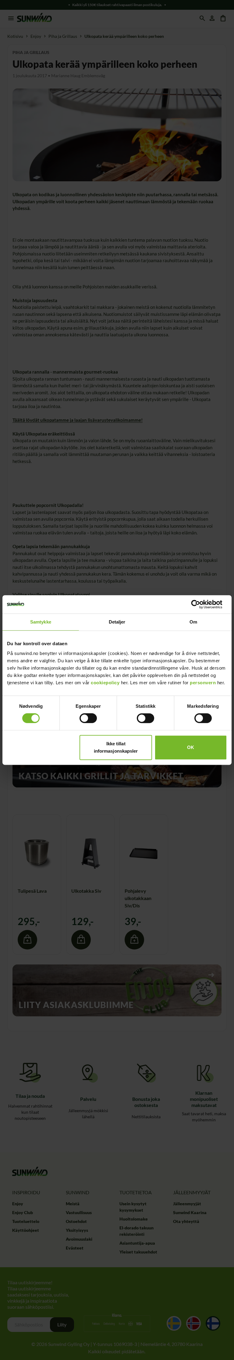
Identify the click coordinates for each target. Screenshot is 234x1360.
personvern (203, 682)
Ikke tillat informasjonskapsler (116, 747)
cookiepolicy (105, 682)
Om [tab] (193, 621)
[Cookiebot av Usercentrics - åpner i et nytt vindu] (200, 604)
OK (190, 747)
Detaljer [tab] (117, 621)
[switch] (88, 718)
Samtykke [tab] (40, 621)
